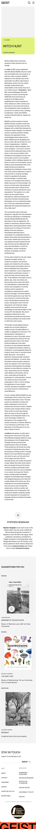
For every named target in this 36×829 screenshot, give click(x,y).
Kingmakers (23, 90)
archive (22, 796)
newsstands (5, 796)
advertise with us (7, 791)
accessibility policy (26, 792)
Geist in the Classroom (23, 782)
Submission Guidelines (23, 773)
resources (23, 768)
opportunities (24, 787)
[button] (33, 2)
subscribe (5, 782)
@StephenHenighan (22, 548)
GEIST (3, 768)
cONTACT (4, 778)
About (3, 773)
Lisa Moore (8, 433)
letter (9, 69)
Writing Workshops (26, 778)
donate (4, 787)
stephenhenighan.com (20, 546)
